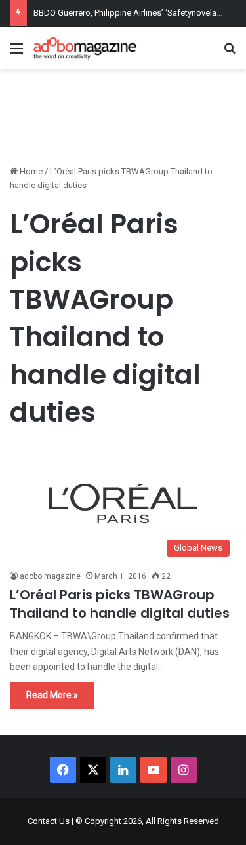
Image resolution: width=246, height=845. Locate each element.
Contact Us (49, 821)
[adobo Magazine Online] (85, 48)
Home (30, 171)
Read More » (52, 695)
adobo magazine (50, 576)
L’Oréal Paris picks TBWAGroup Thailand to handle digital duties (120, 603)
